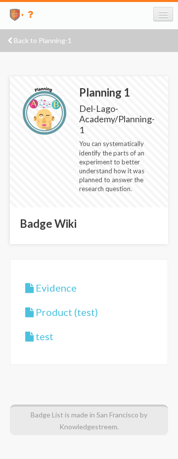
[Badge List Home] (11, 14)
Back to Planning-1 (42, 40)
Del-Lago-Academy (98, 114)
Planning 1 (104, 92)
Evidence (55, 288)
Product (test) (66, 312)
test (43, 336)
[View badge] (44, 109)
